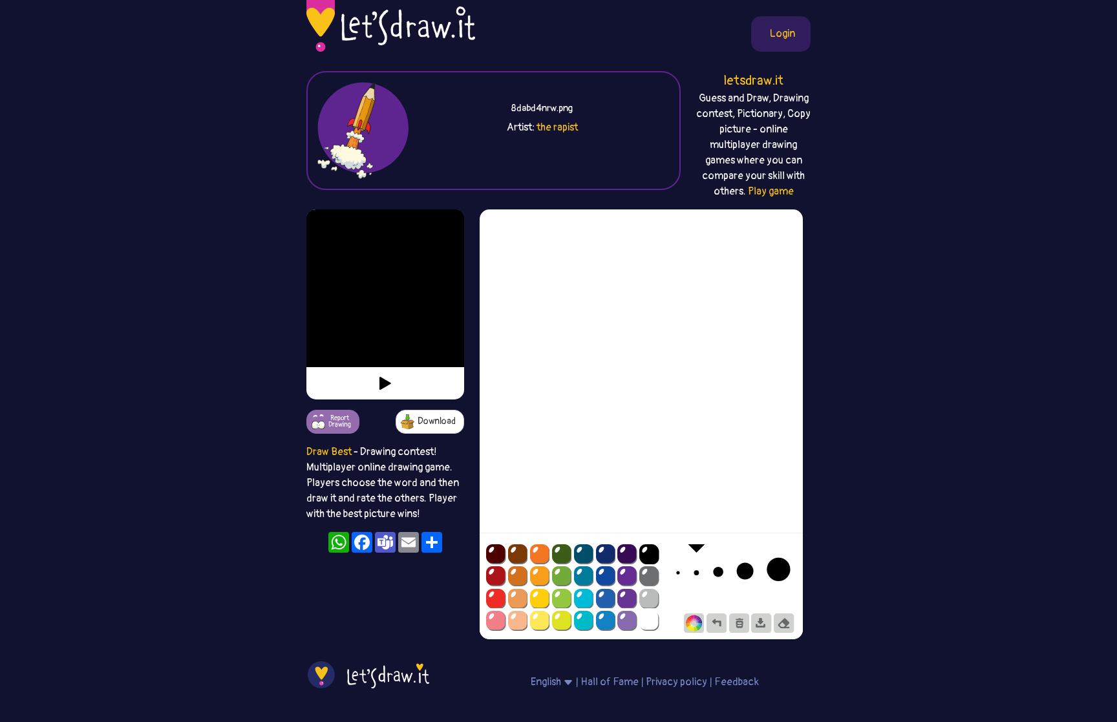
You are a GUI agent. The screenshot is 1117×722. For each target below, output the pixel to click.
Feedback (736, 681)
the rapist (557, 127)
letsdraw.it (753, 80)
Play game (771, 191)
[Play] (385, 383)
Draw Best (329, 451)
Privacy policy (676, 681)
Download (437, 421)
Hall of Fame (609, 681)
